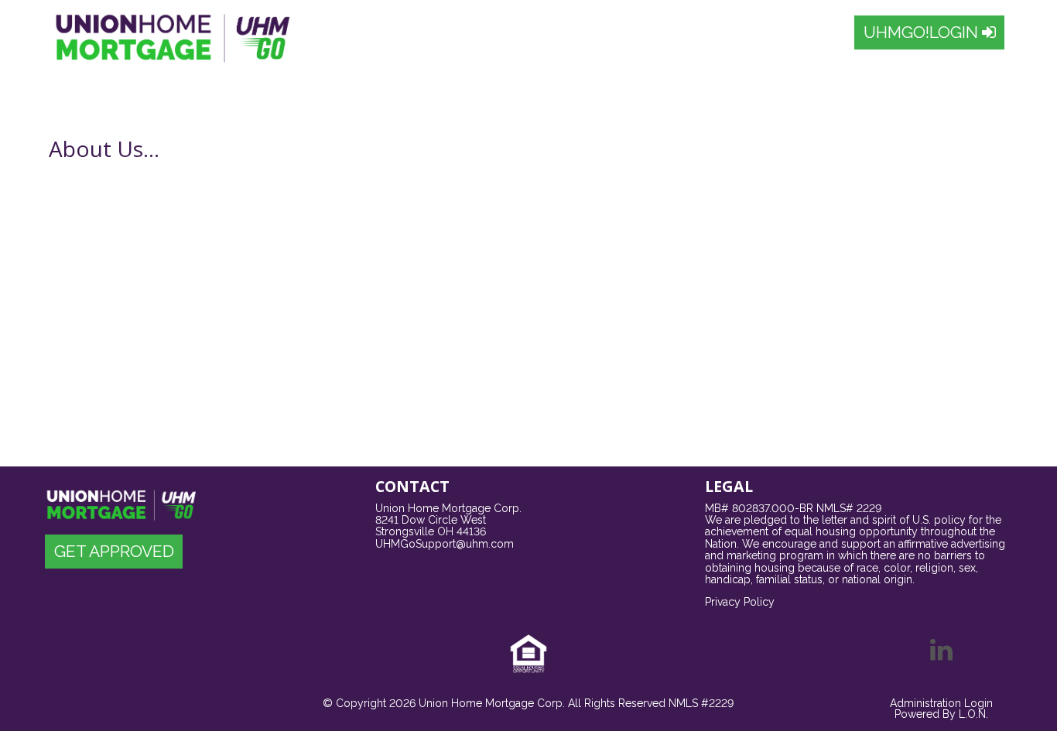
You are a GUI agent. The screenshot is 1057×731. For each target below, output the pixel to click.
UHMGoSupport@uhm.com (444, 544)
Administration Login (941, 703)
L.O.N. (973, 714)
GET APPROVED (114, 551)
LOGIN (923, 32)
